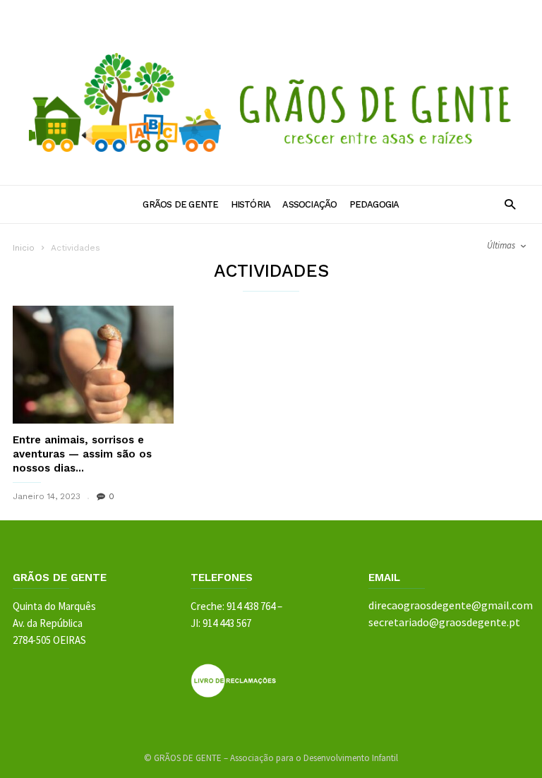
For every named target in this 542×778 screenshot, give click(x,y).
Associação (309, 204)
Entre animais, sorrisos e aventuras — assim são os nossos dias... (82, 453)
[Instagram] (489, 12)
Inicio (24, 248)
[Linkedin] (515, 12)
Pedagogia (374, 204)
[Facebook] (462, 12)
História (251, 204)
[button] (509, 203)
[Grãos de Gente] (271, 163)
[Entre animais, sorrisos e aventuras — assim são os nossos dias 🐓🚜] (93, 365)
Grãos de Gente (180, 204)
